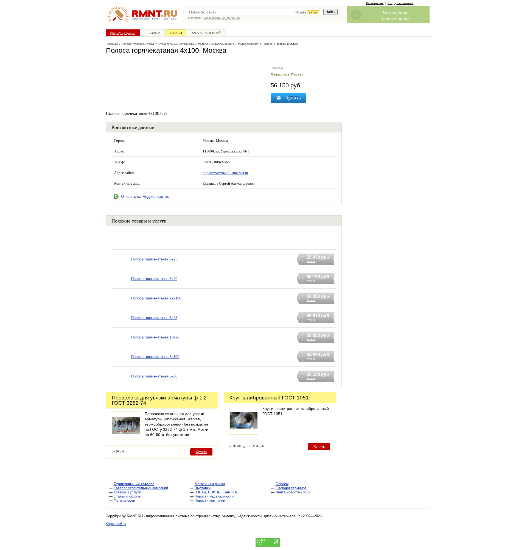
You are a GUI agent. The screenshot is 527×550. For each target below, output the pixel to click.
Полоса (277, 67)
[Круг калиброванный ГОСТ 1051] (244, 433)
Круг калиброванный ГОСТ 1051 (269, 398)
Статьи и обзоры (127, 496)
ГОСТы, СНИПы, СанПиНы (216, 492)
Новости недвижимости (214, 496)
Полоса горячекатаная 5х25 (154, 259)
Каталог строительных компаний (141, 488)
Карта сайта (116, 524)
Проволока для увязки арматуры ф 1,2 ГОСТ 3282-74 (159, 400)
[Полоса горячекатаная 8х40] (121, 286)
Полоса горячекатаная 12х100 (156, 298)
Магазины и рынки (210, 484)
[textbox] (255, 12)
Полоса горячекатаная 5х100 (155, 357)
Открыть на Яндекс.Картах (145, 196)
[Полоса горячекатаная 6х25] (121, 325)
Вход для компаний (400, 3)
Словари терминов (291, 488)
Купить (201, 452)
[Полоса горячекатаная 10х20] (121, 344)
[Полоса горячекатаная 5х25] (121, 266)
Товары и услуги (127, 492)
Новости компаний (210, 500)
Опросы (282, 484)
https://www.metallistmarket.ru (225, 172)
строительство (140, 18)
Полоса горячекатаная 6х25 (154, 318)
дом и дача (170, 18)
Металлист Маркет (287, 74)
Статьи (155, 32)
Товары (176, 32)
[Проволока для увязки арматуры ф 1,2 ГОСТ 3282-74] (126, 438)
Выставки (203, 488)
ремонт (156, 18)
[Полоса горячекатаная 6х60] (121, 383)
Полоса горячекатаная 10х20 (155, 337)
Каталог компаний (206, 32)
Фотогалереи (124, 500)
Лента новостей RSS (293, 492)
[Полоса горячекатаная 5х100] (121, 364)
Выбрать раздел (122, 32)
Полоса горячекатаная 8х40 (154, 279)
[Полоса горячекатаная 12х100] (121, 305)
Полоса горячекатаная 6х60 (154, 376)
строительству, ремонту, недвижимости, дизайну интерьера (245, 516)
